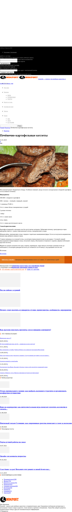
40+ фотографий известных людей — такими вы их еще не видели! (17, 344)
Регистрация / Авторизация (10, 52)
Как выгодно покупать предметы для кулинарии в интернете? (25, 330)
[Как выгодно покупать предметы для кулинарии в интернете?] (10, 326)
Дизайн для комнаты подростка (13, 456)
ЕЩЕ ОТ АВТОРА (33, 269)
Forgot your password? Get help (9, 65)
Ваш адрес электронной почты (27, 70)
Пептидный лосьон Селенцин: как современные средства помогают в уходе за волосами (36, 423)
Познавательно (12, 97)
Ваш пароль (21, 61)
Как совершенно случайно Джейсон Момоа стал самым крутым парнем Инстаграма (22, 349)
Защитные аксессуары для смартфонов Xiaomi (28, 266)
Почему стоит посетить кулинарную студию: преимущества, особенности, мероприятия (35, 310)
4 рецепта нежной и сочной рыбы (9, 361)
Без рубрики (11, 122)
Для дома (6, 88)
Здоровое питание (8, 107)
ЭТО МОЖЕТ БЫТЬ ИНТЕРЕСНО (13, 269)
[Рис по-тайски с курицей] (10, 286)
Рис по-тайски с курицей (10, 290)
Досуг (9, 121)
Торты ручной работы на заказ (13, 442)
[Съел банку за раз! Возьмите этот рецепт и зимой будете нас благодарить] (4, 465)
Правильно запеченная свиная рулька (25, 267)
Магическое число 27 (5, 338)
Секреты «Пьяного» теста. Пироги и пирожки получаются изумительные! (19, 372)
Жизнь (9, 95)
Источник (3, 253)
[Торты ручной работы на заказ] (4, 438)
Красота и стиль (8, 102)
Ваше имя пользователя (24, 59)
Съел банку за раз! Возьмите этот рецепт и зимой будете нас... (25, 469)
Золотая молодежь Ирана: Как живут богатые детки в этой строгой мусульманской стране (24, 367)
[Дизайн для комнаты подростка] (4, 452)
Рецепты (10, 99)
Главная (6, 83)
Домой (2, 127)
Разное (5, 116)
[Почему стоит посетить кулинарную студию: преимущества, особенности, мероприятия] (10, 306)
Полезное (6, 92)
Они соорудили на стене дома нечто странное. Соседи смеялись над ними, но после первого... (24, 355)
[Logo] (9, 79)
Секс (9, 119)
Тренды (6, 111)
